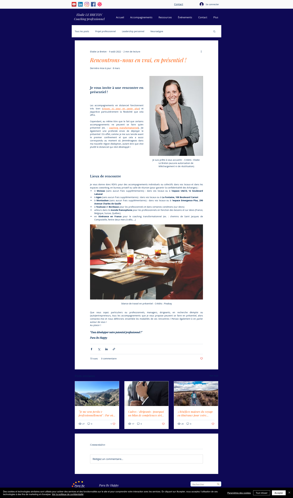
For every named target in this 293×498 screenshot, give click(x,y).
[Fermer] (289, 493)
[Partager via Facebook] (91, 349)
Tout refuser (262, 492)
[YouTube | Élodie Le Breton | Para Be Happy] (74, 4)
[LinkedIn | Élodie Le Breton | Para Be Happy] (80, 4)
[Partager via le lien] (113, 349)
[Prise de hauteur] (97, 393)
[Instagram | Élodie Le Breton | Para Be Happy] (87, 4)
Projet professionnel (105, 31)
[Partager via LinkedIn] (106, 349)
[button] (214, 31)
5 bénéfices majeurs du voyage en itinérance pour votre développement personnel (195, 413)
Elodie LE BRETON (89, 14)
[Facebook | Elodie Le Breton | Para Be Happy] (93, 4)
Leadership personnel (133, 31)
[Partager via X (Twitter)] (99, 349)
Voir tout (214, 375)
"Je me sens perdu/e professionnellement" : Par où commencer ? (96, 413)
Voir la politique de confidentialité (67, 494)
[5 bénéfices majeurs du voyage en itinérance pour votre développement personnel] (196, 393)
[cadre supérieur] (147, 393)
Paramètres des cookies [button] (239, 492)
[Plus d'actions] (201, 51)
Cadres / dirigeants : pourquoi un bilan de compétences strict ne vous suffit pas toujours (146, 413)
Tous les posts (82, 31)
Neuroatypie (156, 31)
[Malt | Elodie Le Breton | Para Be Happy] (99, 4)
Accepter (279, 492)
